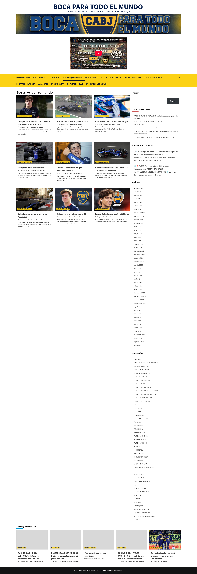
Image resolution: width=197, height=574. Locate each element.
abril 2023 (137, 321)
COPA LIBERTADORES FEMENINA (147, 391)
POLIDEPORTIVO (112, 77)
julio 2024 (137, 268)
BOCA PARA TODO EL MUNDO (98, 6)
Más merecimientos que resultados (146, 128)
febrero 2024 (138, 286)
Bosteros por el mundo (72, 77)
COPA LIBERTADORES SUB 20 (145, 394)
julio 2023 (137, 310)
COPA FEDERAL (140, 384)
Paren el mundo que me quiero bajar (111, 121)
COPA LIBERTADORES (142, 387)
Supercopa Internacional (142, 513)
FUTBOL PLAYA (140, 439)
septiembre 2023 (140, 303)
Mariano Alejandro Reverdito (37, 561)
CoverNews (106, 570)
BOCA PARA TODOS (152, 77)
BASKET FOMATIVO (141, 366)
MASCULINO (139, 474)
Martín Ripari (112, 170)
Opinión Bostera (23, 77)
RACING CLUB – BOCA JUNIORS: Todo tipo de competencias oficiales (156, 117)
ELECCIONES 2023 (40, 77)
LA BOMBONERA (57, 84)
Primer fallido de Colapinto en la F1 (73, 121)
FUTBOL (54, 77)
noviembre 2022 (139, 335)
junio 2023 (137, 314)
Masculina (137, 471)
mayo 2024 (138, 275)
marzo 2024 (138, 282)
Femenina (137, 422)
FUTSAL (137, 446)
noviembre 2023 (139, 296)
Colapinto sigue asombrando (31, 167)
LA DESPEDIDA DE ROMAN (96, 84)
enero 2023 (138, 331)
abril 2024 (137, 279)
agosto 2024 (138, 265)
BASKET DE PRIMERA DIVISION (146, 363)
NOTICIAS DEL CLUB (75, 84)
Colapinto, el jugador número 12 (71, 214)
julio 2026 (137, 192)
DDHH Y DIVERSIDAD (133, 77)
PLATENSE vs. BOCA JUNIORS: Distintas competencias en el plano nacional (155, 123)
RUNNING (138, 502)
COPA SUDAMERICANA (143, 398)
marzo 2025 (138, 241)
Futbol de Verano (140, 432)
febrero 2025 (138, 244)
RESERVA (137, 495)
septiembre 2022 (140, 342)
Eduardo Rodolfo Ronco (36, 127)
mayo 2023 (138, 317)
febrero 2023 (138, 328)
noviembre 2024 (139, 254)
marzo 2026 (138, 202)
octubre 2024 (139, 258)
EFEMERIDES (139, 412)
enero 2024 (138, 289)
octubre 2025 (139, 220)
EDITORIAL (138, 408)
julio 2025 (137, 227)
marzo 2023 (138, 324)
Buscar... (173, 101)
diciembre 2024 (139, 251)
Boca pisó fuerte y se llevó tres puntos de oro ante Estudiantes (155, 137)
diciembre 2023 (139, 293)
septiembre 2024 (140, 261)
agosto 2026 (138, 188)
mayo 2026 (138, 195)
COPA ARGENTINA (141, 377)
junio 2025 (137, 230)
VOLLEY (137, 520)
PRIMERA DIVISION (141, 492)
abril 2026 (137, 199)
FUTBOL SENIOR (140, 443)
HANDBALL (138, 450)
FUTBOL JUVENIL (140, 436)
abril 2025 (137, 237)
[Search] (179, 77)
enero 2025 (138, 247)
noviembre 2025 (139, 216)
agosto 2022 (138, 345)
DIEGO (136, 405)
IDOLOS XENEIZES (92, 77)
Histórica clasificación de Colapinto (111, 167)
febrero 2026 (138, 206)
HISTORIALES (139, 453)
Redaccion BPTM (99, 558)
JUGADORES (43, 84)
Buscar (135, 92)
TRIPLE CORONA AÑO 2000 (144, 516)
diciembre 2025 (139, 213)
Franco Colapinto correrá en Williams (112, 214)
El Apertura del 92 (140, 415)
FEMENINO (138, 425)
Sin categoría (138, 506)
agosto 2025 (138, 223)
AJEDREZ (137, 359)
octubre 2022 (139, 338)
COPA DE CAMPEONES (142, 380)
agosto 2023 (138, 307)
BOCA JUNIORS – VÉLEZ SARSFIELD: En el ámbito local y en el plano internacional (156, 132)
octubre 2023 (139, 300)
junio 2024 (137, 272)
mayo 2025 (138, 234)
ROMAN (137, 499)
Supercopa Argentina (141, 509)
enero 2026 (138, 209)
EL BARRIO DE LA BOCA (25, 84)
